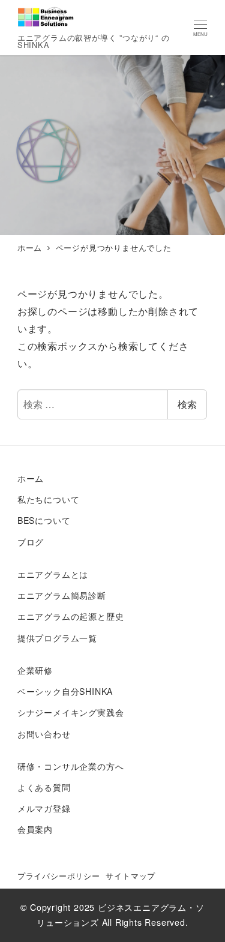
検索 (187, 404)
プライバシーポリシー (58, 875)
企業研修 (35, 670)
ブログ (30, 542)
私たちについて (48, 499)
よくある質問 (44, 787)
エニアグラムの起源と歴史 (70, 616)
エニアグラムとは (52, 574)
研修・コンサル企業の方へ (70, 766)
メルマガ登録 (44, 808)
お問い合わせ (44, 734)
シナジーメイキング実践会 (70, 712)
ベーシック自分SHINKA (65, 691)
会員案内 (35, 829)
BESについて (44, 520)
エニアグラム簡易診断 (61, 595)
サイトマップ (130, 875)
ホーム (30, 478)
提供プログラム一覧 (57, 638)
